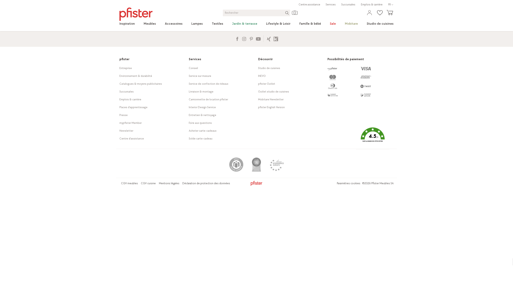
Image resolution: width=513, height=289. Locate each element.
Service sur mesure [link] (200, 76)
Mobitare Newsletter (271, 99)
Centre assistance (309, 4)
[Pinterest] (251, 38)
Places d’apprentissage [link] (133, 107)
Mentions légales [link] (169, 183)
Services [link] (331, 4)
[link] (127, 24)
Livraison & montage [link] (201, 91)
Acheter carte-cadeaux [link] (202, 130)
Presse (123, 115)
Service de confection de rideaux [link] (208, 83)
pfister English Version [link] (271, 107)
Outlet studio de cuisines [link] (273, 91)
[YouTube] (258, 38)
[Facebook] (237, 38)
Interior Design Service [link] (202, 107)
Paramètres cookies (348, 183)
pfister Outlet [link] (266, 83)
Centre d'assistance (131, 138)
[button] (372, 138)
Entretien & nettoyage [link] (202, 115)
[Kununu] (275, 38)
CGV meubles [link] (129, 183)
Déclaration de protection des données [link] (206, 183)
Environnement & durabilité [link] (135, 76)
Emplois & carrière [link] (372, 4)
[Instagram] (244, 38)
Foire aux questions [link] (200, 123)
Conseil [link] (193, 68)
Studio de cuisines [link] (269, 68)
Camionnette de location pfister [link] (208, 99)
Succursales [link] (348, 4)
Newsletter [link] (126, 130)
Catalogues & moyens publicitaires (140, 83)
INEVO (262, 76)
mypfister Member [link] (130, 123)
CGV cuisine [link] (148, 183)
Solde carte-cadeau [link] (200, 138)
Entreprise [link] (125, 68)
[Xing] (268, 38)
